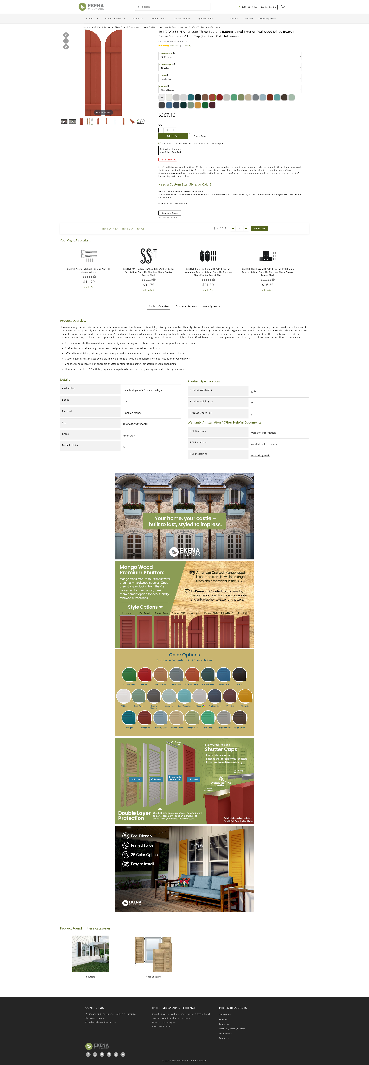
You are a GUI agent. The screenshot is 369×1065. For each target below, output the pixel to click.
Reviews (140, 228)
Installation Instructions (264, 444)
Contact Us (249, 18)
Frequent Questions (267, 18)
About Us (234, 18)
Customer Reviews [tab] (186, 306)
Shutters (90, 976)
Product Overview (109, 228)
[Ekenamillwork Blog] (116, 1054)
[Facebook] (88, 1054)
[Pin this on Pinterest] (65, 35)
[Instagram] (95, 1054)
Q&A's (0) (186, 45)
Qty (160, 124)
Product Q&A (127, 228)
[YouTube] (102, 1054)
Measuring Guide (260, 455)
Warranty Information (263, 432)
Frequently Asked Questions (232, 1028)
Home (85, 27)
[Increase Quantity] (173, 130)
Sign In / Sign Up (268, 7)
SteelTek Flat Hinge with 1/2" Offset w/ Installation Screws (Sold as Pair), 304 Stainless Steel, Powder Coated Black (268, 272)
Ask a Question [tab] (212, 306)
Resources (224, 1038)
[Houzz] (123, 1054)
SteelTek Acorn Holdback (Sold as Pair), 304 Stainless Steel (89, 270)
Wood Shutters (153, 976)
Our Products (225, 1014)
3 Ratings (174, 45)
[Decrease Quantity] (161, 130)
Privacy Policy (225, 1033)
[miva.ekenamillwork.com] (91, 6)
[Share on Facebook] (65, 41)
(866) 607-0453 (249, 6)
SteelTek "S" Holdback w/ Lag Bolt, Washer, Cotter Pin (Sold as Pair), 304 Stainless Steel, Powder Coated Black (148, 272)
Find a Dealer (201, 136)
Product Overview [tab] (158, 306)
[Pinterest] (109, 1054)
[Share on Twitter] (65, 47)
